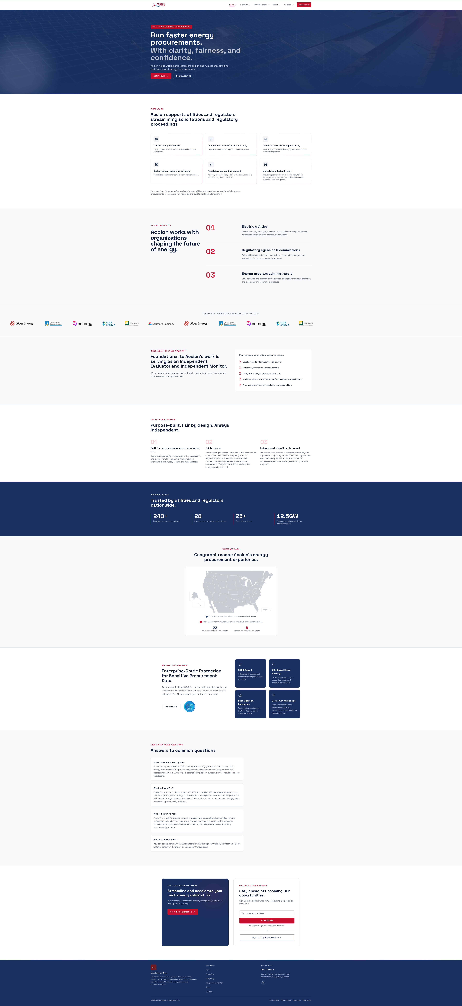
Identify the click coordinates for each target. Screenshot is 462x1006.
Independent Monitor (214, 983)
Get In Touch (303, 5)
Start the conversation (181, 912)
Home (208, 970)
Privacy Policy (286, 1000)
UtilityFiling (210, 978)
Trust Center (307, 1000)
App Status (297, 1000)
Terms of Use (274, 1000)
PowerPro (210, 974)
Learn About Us (183, 76)
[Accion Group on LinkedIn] (263, 982)
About (208, 987)
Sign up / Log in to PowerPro (265, 937)
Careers (209, 991)
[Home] (159, 4)
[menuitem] (233, 5)
